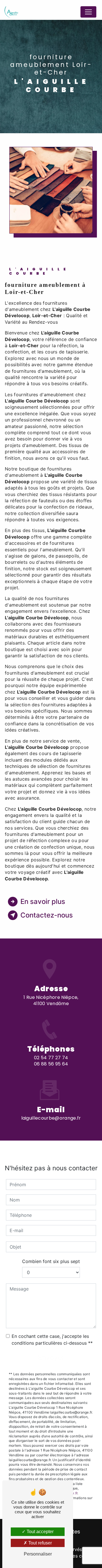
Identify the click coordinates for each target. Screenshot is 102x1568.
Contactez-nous (46, 915)
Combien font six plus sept (51, 1261)
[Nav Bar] (88, 12)
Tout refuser (39, 1543)
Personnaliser (38, 1554)
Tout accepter (40, 1531)
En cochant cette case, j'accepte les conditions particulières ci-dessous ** (52, 1339)
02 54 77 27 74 (51, 1057)
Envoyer (51, 1357)
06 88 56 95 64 (51, 1064)
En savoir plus (42, 901)
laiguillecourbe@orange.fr (51, 1118)
